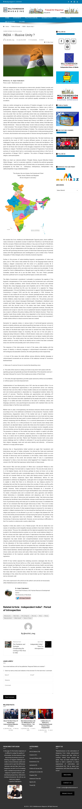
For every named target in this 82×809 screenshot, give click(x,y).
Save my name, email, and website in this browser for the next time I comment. (28, 670)
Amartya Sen (8, 615)
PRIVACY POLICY (67, 793)
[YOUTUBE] (67, 47)
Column (22, 22)
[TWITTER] (67, 41)
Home (7, 18)
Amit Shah (16, 615)
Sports (59, 18)
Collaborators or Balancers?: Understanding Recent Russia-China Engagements (45, 724)
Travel (68, 18)
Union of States (28, 618)
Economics (17, 18)
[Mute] (74, 148)
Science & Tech (47, 18)
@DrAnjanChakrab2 (24, 598)
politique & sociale (35, 772)
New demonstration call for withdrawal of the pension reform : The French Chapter (28, 723)
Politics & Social (31, 18)
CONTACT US (67, 783)
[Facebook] (61, 41)
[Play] (58, 148)
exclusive (32, 765)
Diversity (34, 615)
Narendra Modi (8, 618)
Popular (31, 775)
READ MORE (67, 775)
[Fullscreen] (77, 148)
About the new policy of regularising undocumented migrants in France (10, 723)
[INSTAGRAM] (73, 41)
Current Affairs (7, 31)
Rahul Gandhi (18, 618)
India (41, 615)
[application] (67, 143)
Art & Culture (10, 22)
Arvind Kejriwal (25, 615)
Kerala (46, 615)
